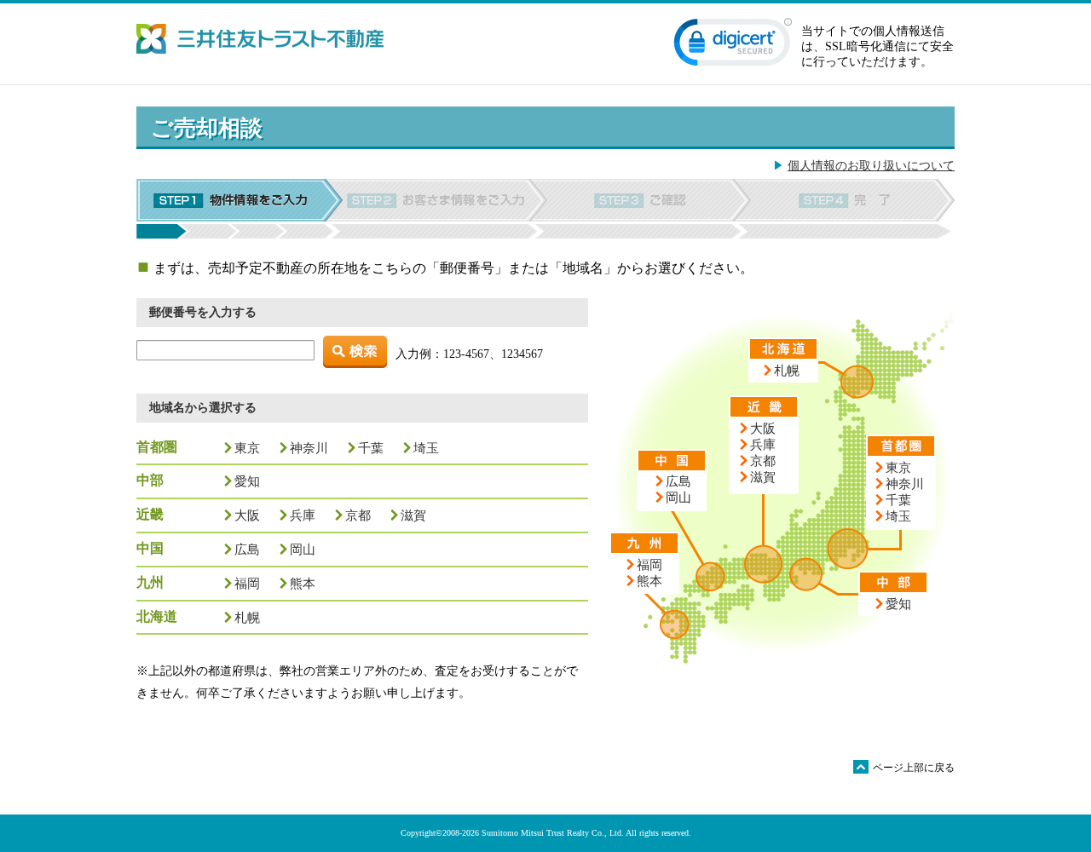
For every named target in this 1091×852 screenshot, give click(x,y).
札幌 (247, 617)
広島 (247, 549)
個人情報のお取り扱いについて (871, 165)
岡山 (302, 549)
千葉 (371, 447)
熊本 (302, 583)
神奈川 (309, 447)
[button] (733, 46)
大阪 (247, 515)
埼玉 (426, 447)
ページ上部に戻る (905, 767)
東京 (247, 447)
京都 (358, 515)
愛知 (247, 481)
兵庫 (302, 515)
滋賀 (413, 515)
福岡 (247, 583)
